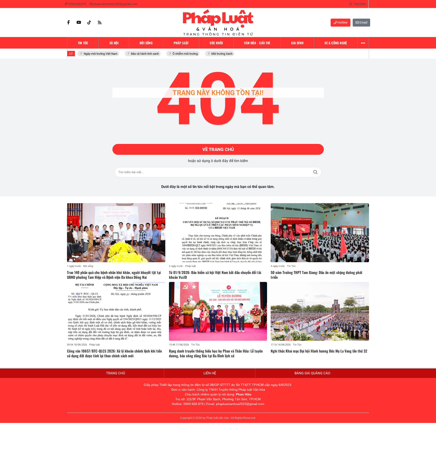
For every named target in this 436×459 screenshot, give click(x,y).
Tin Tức (291, 266)
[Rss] (99, 22)
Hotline (342, 22)
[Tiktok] (89, 22)
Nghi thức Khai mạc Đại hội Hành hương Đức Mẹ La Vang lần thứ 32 (319, 351)
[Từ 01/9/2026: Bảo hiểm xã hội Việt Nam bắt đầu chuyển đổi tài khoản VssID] (218, 232)
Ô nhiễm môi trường (183, 53)
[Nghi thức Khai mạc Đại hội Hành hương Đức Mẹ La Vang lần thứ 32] (320, 311)
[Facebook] (68, 22)
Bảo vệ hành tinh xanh (143, 53)
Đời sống (88, 266)
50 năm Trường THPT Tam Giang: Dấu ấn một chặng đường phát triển (316, 275)
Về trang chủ (218, 149)
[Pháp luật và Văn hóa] (218, 22)
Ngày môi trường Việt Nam (98, 53)
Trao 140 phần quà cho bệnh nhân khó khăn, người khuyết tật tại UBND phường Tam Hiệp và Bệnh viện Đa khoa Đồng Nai (114, 275)
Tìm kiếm (315, 172)
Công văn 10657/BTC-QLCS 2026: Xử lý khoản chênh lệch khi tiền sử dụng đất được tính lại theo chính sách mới (114, 353)
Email (363, 22)
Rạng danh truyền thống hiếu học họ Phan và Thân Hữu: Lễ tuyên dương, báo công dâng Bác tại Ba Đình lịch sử (216, 353)
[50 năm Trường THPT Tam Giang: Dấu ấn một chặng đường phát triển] (320, 232)
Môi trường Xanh (219, 53)
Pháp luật (190, 266)
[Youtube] (78, 22)
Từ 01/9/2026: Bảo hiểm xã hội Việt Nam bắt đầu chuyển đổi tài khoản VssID (215, 275)
